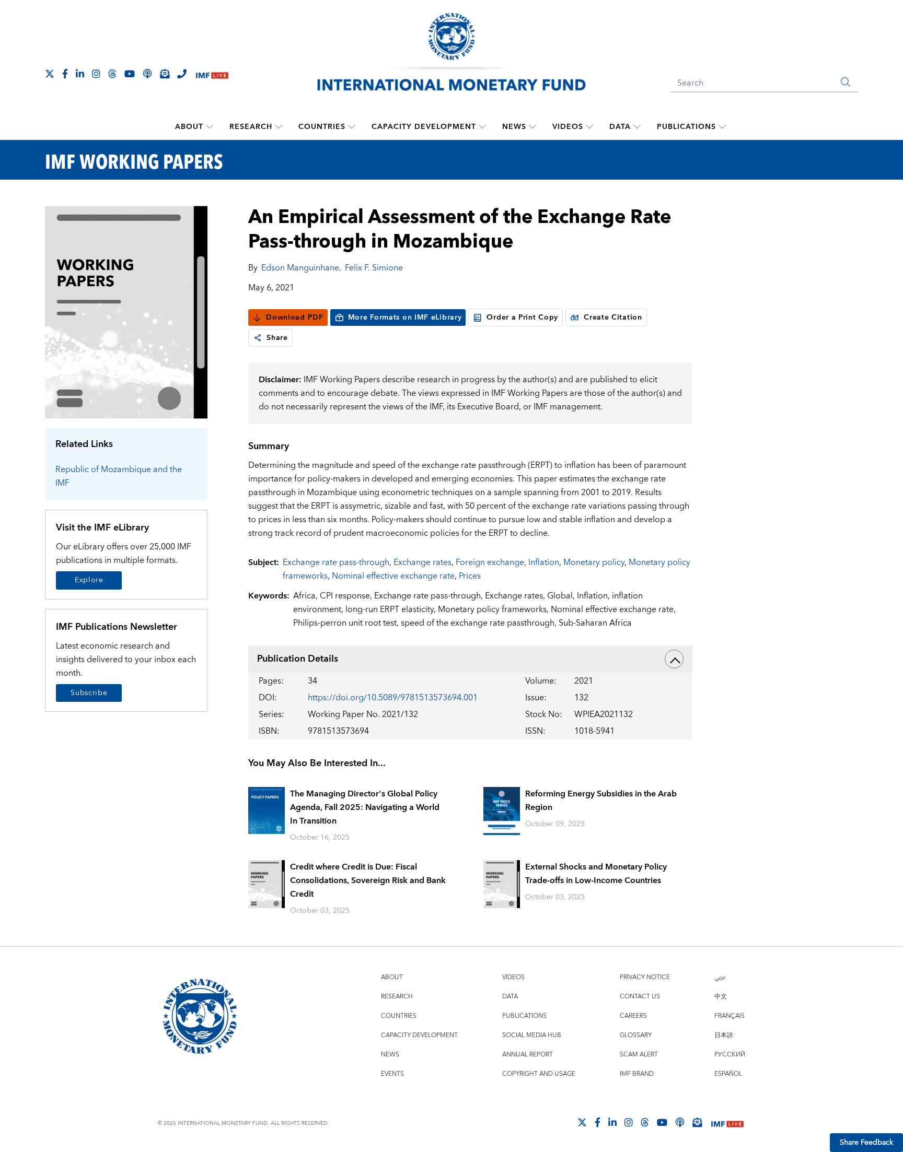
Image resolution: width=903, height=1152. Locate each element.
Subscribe (89, 693)
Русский (729, 1054)
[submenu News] (532, 127)
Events (392, 1073)
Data (620, 127)
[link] (257, 338)
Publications (686, 127)
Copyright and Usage (538, 1073)
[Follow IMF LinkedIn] (80, 73)
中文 (720, 996)
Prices (470, 576)
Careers (633, 1015)
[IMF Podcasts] (680, 1122)
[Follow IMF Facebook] (65, 73)
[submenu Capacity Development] (482, 127)
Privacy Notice (645, 977)
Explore (89, 580)
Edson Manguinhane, (301, 268)
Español (728, 1073)
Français (729, 1015)
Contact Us (640, 996)
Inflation (543, 562)
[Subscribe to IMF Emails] (164, 73)
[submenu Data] (637, 127)
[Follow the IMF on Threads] (112, 73)
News (514, 127)
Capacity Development (424, 127)
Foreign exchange (490, 562)
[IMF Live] (212, 74)
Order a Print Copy (522, 317)
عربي (720, 977)
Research (250, 127)
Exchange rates (422, 562)
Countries (321, 127)
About (189, 127)
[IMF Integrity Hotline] (182, 73)
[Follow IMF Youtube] (129, 73)
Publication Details (297, 659)
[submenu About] (209, 127)
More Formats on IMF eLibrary (405, 317)
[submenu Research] (278, 127)
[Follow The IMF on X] (49, 73)
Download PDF (294, 317)
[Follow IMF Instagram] (96, 73)
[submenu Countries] (351, 127)
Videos (567, 127)
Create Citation (613, 317)
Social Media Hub (531, 1035)
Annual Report (527, 1054)
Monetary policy (593, 562)
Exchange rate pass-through (336, 562)
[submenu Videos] (589, 127)
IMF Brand (637, 1073)
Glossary (636, 1035)
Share (277, 338)
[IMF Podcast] (147, 73)
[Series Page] (126, 311)
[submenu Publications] (722, 127)
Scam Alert (639, 1054)
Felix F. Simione (374, 268)
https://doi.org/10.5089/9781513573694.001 (393, 697)
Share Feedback (866, 1142)
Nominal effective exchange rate (393, 576)
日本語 (723, 1035)
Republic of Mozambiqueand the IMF (118, 476)
